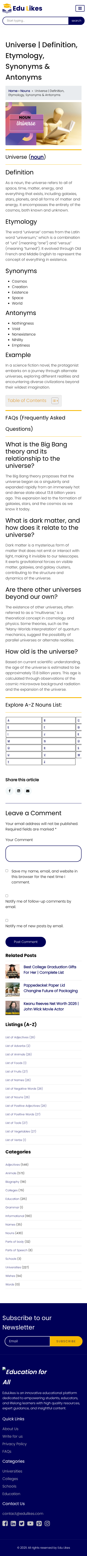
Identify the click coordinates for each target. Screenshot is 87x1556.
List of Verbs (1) (15, 1140)
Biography (12, 1182)
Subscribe (66, 1341)
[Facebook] (5, 1523)
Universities (13, 1267)
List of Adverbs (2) (17, 1046)
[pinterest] (39, 1523)
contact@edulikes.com (22, 1513)
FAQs (6, 1451)
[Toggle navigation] (80, 8)
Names (10, 1224)
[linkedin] (13, 1523)
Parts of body (14, 1242)
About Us (10, 1428)
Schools (10, 1259)
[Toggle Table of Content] (52, 400)
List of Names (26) (18, 1080)
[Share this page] (28, 791)
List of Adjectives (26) (20, 1037)
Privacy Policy (14, 1443)
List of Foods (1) (16, 1063)
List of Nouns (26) (17, 1097)
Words (9, 1284)
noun (37, 157)
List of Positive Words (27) (22, 1114)
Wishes (10, 1276)
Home (12, 91)
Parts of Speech (16, 1250)
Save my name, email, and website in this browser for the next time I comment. (44, 877)
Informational (14, 1216)
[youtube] (30, 1523)
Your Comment (19, 839)
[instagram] (47, 1523)
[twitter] (21, 1523)
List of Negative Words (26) (24, 1089)
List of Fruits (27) (16, 1071)
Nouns (25, 91)
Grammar (12, 1207)
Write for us (12, 1436)
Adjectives (12, 1165)
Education (12, 1199)
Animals (10, 1173)
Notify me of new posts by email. (34, 925)
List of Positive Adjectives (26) (26, 1106)
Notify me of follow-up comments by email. (38, 904)
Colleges (11, 1190)
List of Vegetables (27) (20, 1131)
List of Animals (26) (18, 1054)
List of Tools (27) (16, 1123)
